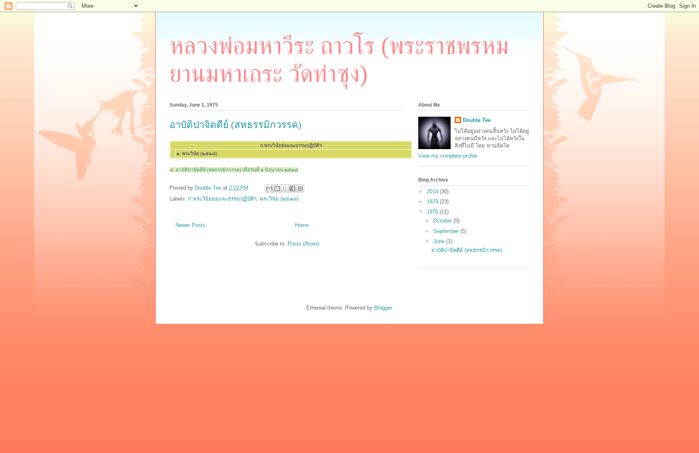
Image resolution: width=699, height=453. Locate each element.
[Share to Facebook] (292, 188)
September (446, 231)
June (439, 241)
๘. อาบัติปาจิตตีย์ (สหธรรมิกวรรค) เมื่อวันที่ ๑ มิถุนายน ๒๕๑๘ (233, 170)
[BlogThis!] (277, 188)
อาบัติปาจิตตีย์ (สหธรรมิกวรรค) (235, 125)
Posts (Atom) (303, 244)
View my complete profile (447, 156)
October (443, 221)
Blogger (383, 308)
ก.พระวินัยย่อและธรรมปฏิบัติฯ (222, 199)
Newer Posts (190, 225)
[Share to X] (285, 188)
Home (302, 225)
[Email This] (269, 188)
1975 (433, 212)
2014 (433, 191)
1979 (433, 202)
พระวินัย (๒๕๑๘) (279, 199)
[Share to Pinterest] (300, 188)
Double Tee (477, 120)
